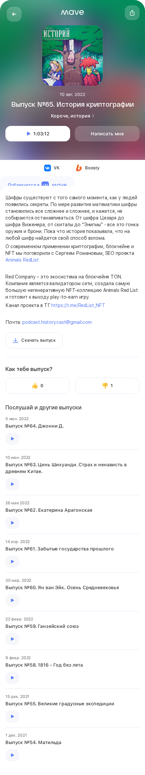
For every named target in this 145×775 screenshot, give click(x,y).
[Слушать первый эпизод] (12, 439)
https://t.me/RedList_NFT (78, 305)
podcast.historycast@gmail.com (57, 322)
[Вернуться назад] (14, 14)
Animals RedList (22, 260)
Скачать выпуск (38, 340)
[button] (72, 12)
